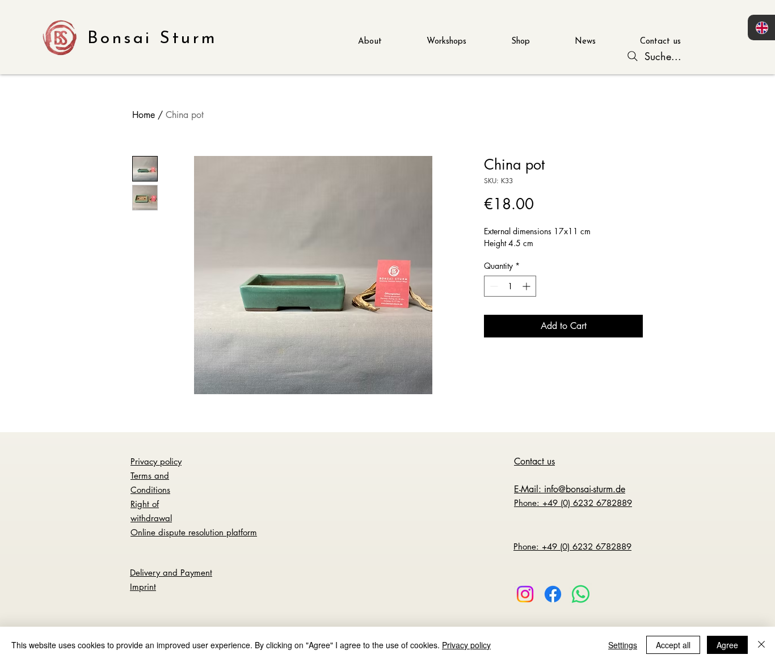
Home (143, 115)
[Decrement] (493, 286)
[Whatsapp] (581, 594)
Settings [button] (622, 645)
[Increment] (527, 286)
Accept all (673, 645)
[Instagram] (525, 594)
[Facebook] (553, 594)
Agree (727, 645)
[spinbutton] (510, 286)
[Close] (761, 645)
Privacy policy (466, 645)
